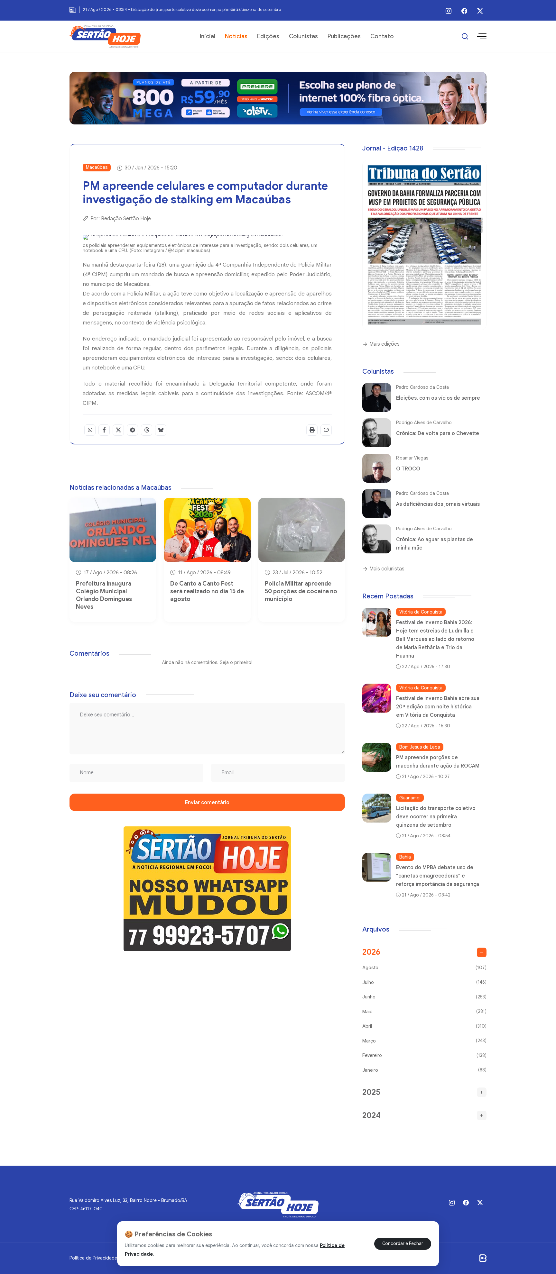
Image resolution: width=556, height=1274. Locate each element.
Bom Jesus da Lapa (419, 747)
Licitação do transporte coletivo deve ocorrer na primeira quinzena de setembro (436, 816)
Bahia (405, 857)
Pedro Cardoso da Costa (422, 387)
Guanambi (410, 798)
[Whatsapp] (90, 430)
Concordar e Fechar (402, 1243)
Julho (424, 982)
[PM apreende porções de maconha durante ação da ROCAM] (376, 757)
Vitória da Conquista (420, 612)
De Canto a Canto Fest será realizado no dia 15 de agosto (207, 591)
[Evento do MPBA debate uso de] (376, 867)
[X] (480, 11)
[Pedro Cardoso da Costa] (376, 397)
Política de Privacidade (93, 1258)
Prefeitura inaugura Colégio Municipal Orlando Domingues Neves (104, 595)
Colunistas (303, 36)
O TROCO (408, 469)
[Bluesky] (160, 430)
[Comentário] (326, 430)
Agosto (424, 967)
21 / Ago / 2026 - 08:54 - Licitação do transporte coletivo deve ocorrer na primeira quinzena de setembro (182, 9)
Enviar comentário (207, 802)
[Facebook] (464, 11)
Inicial (207, 36)
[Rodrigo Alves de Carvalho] (376, 432)
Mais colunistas (386, 569)
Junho (424, 997)
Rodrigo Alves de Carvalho (424, 422)
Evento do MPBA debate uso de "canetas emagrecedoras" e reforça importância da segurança (437, 875)
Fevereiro (424, 1055)
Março (424, 1040)
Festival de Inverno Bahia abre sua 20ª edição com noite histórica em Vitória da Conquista (437, 706)
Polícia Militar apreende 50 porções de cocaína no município (301, 591)
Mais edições (384, 344)
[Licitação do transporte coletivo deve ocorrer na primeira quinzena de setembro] (376, 808)
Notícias (236, 36)
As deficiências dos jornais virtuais (438, 504)
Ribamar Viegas (412, 458)
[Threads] (146, 430)
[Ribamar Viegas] (376, 468)
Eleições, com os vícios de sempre (438, 398)
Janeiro (424, 1070)
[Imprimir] (312, 430)
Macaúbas (96, 167)
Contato (382, 36)
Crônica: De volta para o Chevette (437, 433)
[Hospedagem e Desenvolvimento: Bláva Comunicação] (482, 1258)
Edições (268, 36)
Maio (424, 1011)
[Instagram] (448, 11)
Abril (424, 1026)
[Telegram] (132, 430)
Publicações (344, 36)
